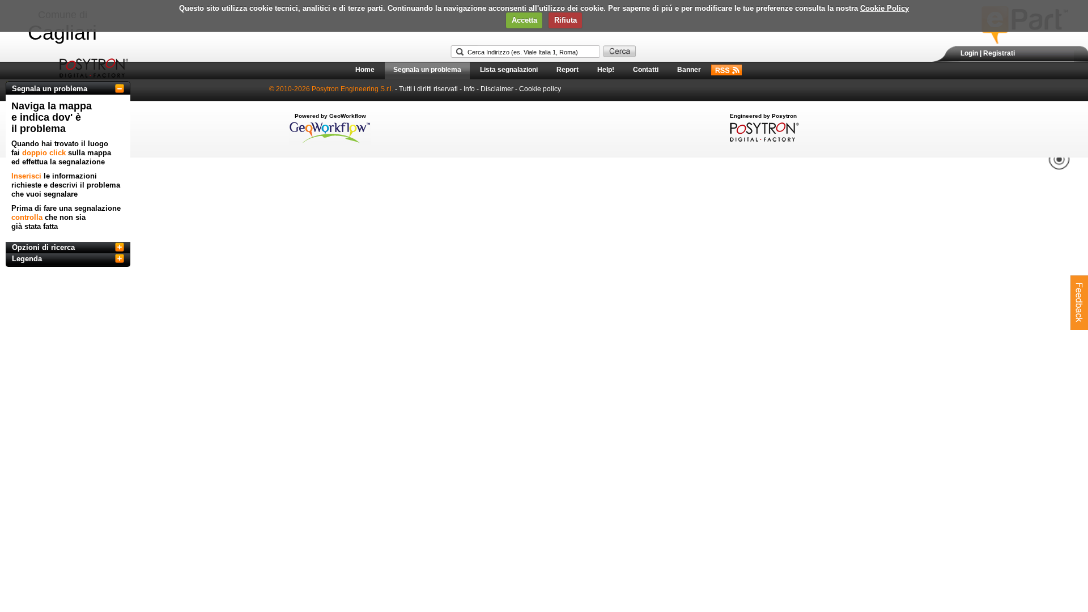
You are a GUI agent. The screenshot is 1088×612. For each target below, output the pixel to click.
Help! (605, 70)
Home (365, 70)
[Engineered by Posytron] (763, 139)
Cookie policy (540, 89)
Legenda (27, 258)
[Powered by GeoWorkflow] (330, 142)
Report (567, 70)
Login (969, 53)
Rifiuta (565, 20)
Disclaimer (497, 89)
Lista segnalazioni (509, 70)
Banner (689, 70)
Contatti (645, 70)
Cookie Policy (884, 8)
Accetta (524, 20)
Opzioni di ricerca (43, 247)
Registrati (999, 53)
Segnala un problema (427, 70)
